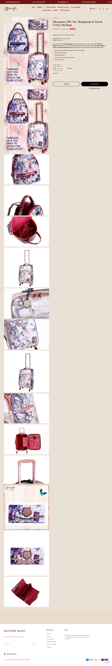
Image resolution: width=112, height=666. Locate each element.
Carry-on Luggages (75, 7)
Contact (48, 636)
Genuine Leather (46, 10)
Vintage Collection (51, 7)
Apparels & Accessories (63, 7)
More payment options (94, 88)
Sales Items (55, 10)
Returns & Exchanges (51, 641)
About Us (48, 633)
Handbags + (40, 7)
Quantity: (55, 73)
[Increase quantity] (62, 77)
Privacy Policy (49, 639)
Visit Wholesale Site (65, 10)
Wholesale (49, 647)
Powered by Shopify (25, 659)
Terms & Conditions (51, 644)
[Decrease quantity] (55, 77)
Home (33, 7)
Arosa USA (55, 18)
